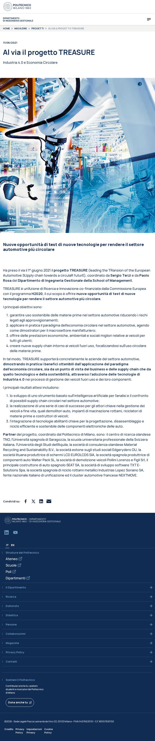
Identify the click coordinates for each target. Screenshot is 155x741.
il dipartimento (16, 587)
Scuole (11, 565)
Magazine (20, 28)
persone (11, 624)
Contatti (11, 661)
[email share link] (48, 501)
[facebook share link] (25, 501)
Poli (8, 571)
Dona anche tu (18, 702)
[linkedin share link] (41, 501)
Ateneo (12, 558)
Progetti (37, 28)
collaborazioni (16, 633)
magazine (12, 643)
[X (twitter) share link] (33, 501)
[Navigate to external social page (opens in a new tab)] (6, 532)
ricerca (11, 596)
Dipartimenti (15, 578)
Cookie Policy (48, 731)
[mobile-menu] (149, 19)
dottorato (12, 606)
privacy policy (15, 652)
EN (12, 545)
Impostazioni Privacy (34, 731)
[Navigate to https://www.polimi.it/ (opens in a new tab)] (17, 6)
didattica (12, 615)
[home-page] (18, 19)
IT (7, 545)
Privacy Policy (20, 731)
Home (6, 28)
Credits (8, 729)
